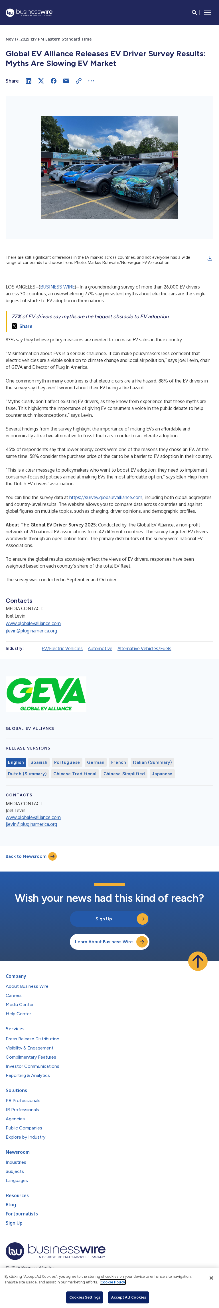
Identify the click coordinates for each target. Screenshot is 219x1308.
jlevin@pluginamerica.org (31, 631)
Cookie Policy (112, 1282)
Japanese (162, 773)
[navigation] (207, 12)
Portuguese (67, 762)
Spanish (39, 762)
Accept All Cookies (128, 1297)
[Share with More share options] (91, 80)
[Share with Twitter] (41, 80)
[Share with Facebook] (53, 80)
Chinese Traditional (74, 773)
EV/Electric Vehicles (62, 648)
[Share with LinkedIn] (28, 80)
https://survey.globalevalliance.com (105, 497)
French (118, 762)
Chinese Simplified (124, 773)
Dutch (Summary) (27, 773)
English (16, 762)
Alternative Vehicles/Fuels (144, 648)
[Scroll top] (198, 961)
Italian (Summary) (152, 762)
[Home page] (29, 13)
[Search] (194, 12)
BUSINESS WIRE (57, 287)
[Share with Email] (66, 80)
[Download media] (209, 258)
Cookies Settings (84, 1297)
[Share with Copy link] (78, 80)
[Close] (211, 1278)
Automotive (100, 648)
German (95, 762)
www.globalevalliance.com (33, 623)
